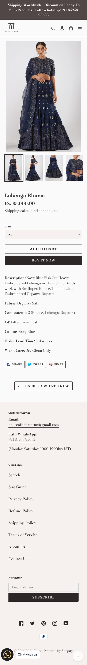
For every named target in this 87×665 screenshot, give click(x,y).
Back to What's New (46, 386)
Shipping (12, 210)
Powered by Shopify (58, 650)
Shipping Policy (22, 523)
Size (8, 226)
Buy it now (44, 260)
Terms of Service (23, 535)
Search (14, 475)
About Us (16, 547)
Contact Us (17, 559)
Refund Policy (20, 511)
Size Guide (17, 487)
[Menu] (79, 28)
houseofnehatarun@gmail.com (33, 424)
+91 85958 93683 (21, 439)
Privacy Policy (20, 499)
